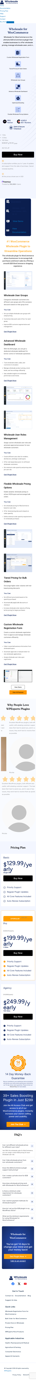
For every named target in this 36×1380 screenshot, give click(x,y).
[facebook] (13, 1284)
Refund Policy (27, 1375)
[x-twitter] (19, 1284)
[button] (18, 687)
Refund (12, 1086)
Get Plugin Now (10, 332)
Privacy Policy (16, 1375)
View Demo (18, 221)
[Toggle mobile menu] (10, 22)
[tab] (18, 1150)
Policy (15, 1086)
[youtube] (25, 1284)
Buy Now (3, 22)
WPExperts (7, 1371)
